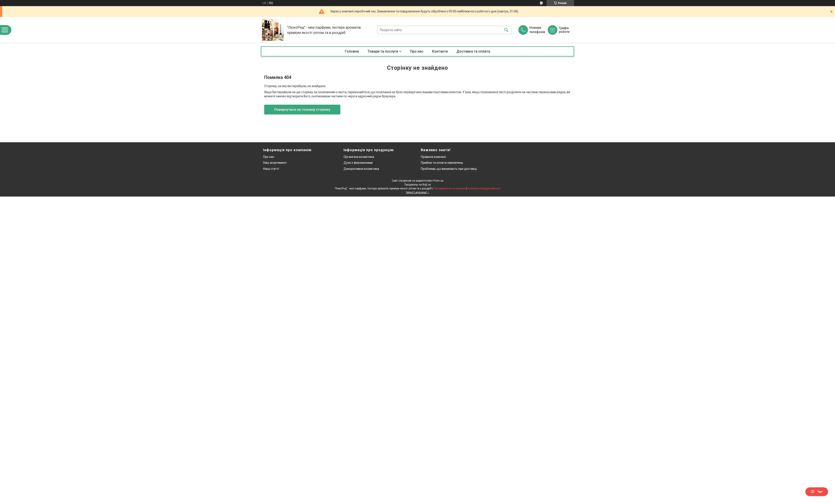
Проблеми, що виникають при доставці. (449, 168)
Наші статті (271, 168)
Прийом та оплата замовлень (442, 162)
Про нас (416, 51)
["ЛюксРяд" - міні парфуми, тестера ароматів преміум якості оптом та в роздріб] (273, 30)
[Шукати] (506, 30)
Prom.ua (438, 180)
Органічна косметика (359, 157)
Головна (352, 51)
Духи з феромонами (358, 162)
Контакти (440, 51)
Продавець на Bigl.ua (417, 184)
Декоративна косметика (361, 168)
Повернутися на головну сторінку (302, 110)
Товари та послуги (382, 51)
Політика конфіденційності (484, 188)
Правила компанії (433, 157)
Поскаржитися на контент (449, 188)
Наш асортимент (275, 162)
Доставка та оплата (473, 51)
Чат (820, 491)
